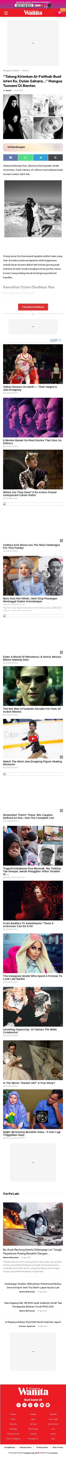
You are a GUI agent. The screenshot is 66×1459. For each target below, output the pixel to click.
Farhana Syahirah (27, 1326)
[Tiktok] (36, 1405)
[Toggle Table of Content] (54, 147)
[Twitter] (30, 1405)
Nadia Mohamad (11, 1257)
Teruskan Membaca (33, 307)
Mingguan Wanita (11, 70)
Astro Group (54, 1453)
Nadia (9, 90)
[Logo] (33, 12)
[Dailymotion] (48, 1405)
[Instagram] (24, 1405)
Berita (26, 70)
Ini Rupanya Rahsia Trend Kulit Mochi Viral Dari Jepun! (33, 1321)
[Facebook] (18, 1405)
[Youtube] (42, 1405)
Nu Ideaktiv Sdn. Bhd (30, 1453)
